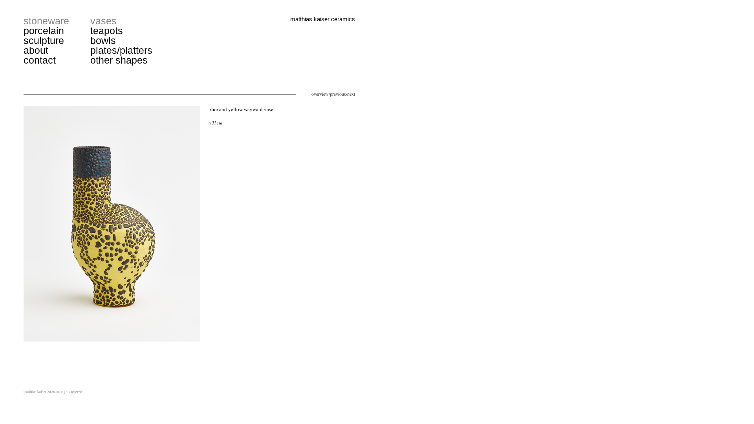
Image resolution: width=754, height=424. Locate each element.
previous (338, 94)
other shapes (119, 60)
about (36, 50)
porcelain (44, 30)
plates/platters (121, 50)
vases (103, 20)
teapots (106, 30)
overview (320, 94)
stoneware (46, 20)
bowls (103, 40)
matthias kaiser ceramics (322, 19)
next (351, 94)
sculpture (44, 40)
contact (40, 60)
